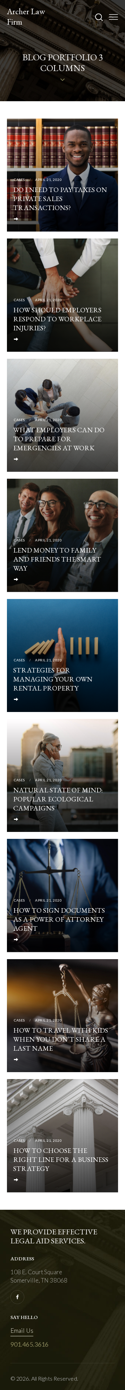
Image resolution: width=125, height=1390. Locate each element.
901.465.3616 (29, 1344)
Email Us (21, 1330)
